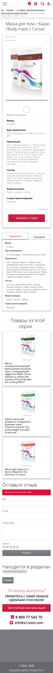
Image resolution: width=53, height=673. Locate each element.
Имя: (5, 499)
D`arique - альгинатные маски (31, 10)
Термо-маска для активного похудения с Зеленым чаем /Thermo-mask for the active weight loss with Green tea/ (18, 425)
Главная (2, 10)
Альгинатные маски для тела (14, 13)
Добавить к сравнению (16, 115)
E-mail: (5, 511)
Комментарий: (9, 523)
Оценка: (5, 544)
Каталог (10, 10)
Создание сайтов (18, 670)
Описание (39, 236)
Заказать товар (27, 218)
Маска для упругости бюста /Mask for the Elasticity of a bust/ (16, 472)
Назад (8, 580)
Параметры (15, 236)
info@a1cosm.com (29, 622)
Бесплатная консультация (26, 608)
